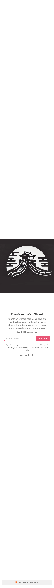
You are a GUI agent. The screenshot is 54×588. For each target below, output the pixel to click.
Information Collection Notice (29, 347)
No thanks (25, 355)
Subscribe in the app (29, 582)
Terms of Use (39, 345)
